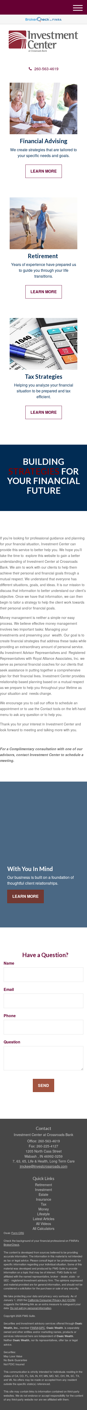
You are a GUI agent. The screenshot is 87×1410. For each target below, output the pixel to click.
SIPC (42, 1328)
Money (43, 1209)
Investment (43, 1189)
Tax (43, 1204)
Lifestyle (43, 1213)
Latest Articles (43, 1218)
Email (9, 989)
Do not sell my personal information (30, 1308)
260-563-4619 (46, 68)
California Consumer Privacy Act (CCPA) (52, 1300)
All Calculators (43, 1228)
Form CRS (17, 1233)
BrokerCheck (11, 1244)
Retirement (43, 1184)
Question (12, 1042)
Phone (10, 1015)
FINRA (34, 1328)
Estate (43, 1194)
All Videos (43, 1223)
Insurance (43, 1199)
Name (9, 963)
